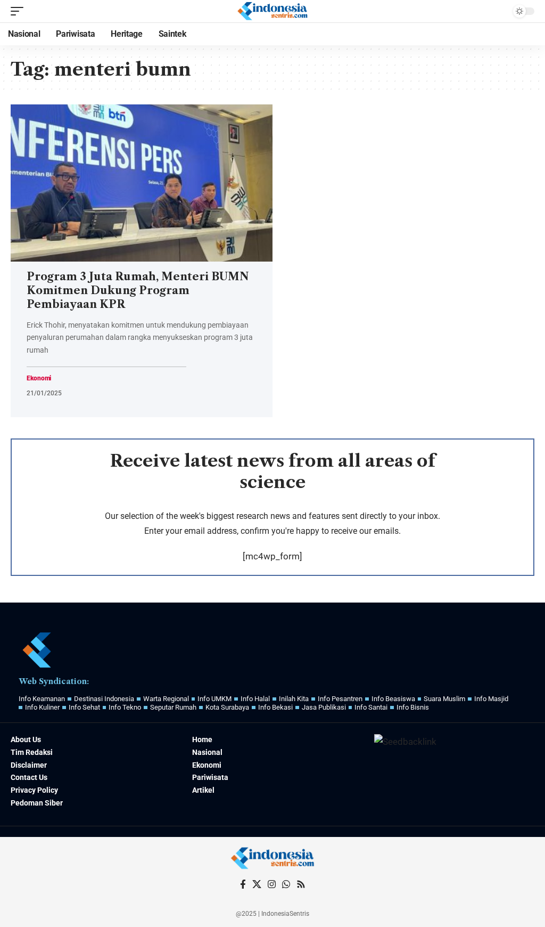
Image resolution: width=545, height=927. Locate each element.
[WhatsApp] (286, 884)
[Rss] (301, 884)
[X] (257, 884)
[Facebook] (243, 884)
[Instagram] (271, 884)
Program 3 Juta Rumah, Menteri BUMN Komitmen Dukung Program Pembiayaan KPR (138, 290)
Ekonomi (39, 378)
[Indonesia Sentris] (272, 11)
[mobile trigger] (20, 11)
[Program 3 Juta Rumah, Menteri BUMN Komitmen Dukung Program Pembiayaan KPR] (141, 183)
